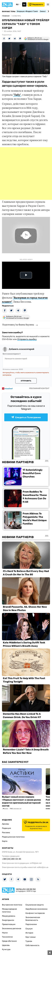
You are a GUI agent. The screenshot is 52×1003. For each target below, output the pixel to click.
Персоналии (31, 924)
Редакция (6, 828)
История (29, 933)
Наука (5, 933)
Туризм (28, 941)
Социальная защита (34, 905)
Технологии (7, 937)
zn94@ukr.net (36, 863)
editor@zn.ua (42, 867)
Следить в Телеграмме (28, 417)
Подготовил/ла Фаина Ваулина (18, 324)
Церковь (6, 945)
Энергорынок (8, 920)
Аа (24, 4)
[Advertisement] (26, 173)
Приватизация (8, 924)
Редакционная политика (13, 837)
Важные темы (8, 11)
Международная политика (9, 910)
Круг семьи (30, 937)
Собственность (32, 945)
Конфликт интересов (35, 913)
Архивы (5, 824)
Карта (4, 841)
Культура (6, 949)
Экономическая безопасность (32, 918)
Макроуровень (8, 916)
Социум (29, 929)
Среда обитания (9, 941)
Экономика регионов (11, 928)
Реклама (6, 832)
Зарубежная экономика (36, 909)
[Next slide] (48, 11)
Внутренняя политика (12, 905)
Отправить (26, 381)
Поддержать (37, 4)
